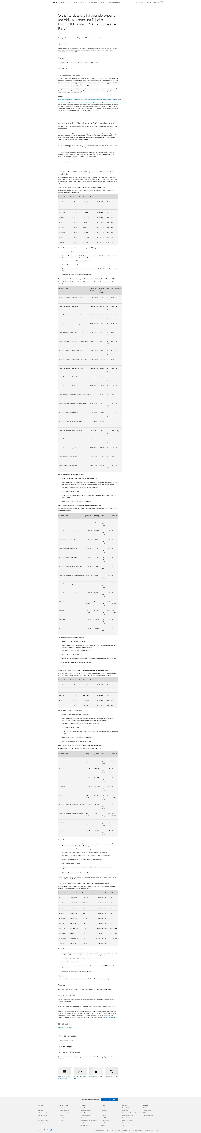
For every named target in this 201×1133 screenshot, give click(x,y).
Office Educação (83, 1117)
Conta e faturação (93, 2)
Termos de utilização (109, 1017)
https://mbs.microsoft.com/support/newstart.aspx (71, 89)
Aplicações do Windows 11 (43, 1122)
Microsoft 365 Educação (85, 1115)
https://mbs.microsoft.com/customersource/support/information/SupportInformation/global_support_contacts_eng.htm (90, 102)
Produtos (75, 2)
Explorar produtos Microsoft (43, 1120)
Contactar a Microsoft (99, 1130)
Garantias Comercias (64, 1122)
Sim (105, 1099)
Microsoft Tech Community (127, 1115)
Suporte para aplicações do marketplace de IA (131, 1112)
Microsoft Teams (103, 1122)
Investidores (145, 1117)
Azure (101, 1112)
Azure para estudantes (84, 1125)
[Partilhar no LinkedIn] (62, 1023)
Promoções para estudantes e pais (87, 1122)
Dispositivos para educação (85, 1110)
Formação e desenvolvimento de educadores (88, 1120)
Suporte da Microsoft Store (65, 1112)
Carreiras (145, 1107)
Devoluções (62, 1115)
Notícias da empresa (147, 1112)
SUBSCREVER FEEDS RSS (65, 1027)
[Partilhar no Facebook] (59, 1023)
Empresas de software (126, 1122)
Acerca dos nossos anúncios (137, 1130)
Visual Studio (124, 1125)
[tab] (63, 1052)
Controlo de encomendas (64, 1117)
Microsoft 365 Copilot (104, 1120)
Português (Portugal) (44, 1129)
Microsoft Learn (125, 1110)
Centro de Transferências (64, 1110)
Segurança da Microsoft (95, 1076)
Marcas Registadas (126, 1130)
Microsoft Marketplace (126, 1117)
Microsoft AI (102, 1107)
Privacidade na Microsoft (148, 1115)
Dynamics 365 (103, 1115)
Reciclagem (62, 1120)
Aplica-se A (61, 33)
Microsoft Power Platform (127, 1120)
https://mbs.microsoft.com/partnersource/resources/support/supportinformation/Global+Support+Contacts (87, 99)
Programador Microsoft (126, 1107)
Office (68, 2)
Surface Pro (40, 1107)
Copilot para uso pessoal (42, 1115)
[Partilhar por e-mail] (66, 1023)
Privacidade (108, 1130)
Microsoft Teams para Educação (86, 1112)
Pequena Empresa (103, 1125)
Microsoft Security (103, 1110)
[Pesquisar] (115, 1040)
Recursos (102, 2)
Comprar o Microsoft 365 (114, 2)
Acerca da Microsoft (147, 1110)
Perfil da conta (62, 1107)
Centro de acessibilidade (111, 1076)
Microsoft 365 (62, 2)
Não (114, 1099)
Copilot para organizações (43, 1112)
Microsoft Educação (84, 1107)
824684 (60, 1006)
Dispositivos (83, 2)
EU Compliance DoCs (148, 1130)
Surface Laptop (40, 1110)
